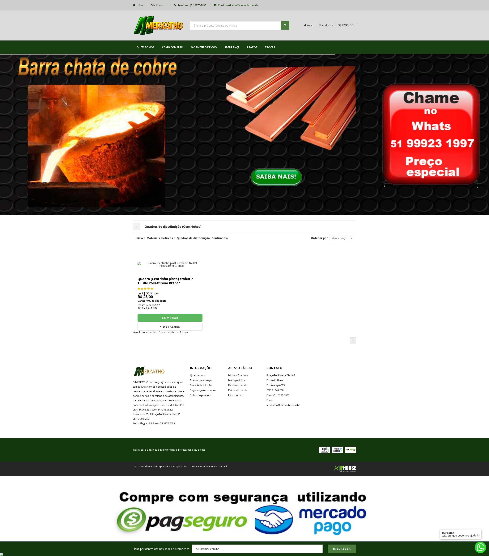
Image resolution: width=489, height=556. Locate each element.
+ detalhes (170, 326)
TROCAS (270, 47)
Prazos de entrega (201, 380)
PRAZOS (252, 47)
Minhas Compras (238, 375)
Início (139, 5)
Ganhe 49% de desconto (152, 300)
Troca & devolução (201, 385)
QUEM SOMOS (145, 47)
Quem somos (198, 375)
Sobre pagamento (200, 395)
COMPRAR (170, 318)
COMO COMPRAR (172, 47)
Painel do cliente (237, 390)
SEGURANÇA (232, 47)
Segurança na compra (203, 390)
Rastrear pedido (237, 385)
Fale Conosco (158, 5)
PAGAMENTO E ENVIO (203, 47)
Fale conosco (235, 395)
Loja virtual (139, 466)
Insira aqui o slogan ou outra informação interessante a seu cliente (169, 449)
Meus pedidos (236, 380)
